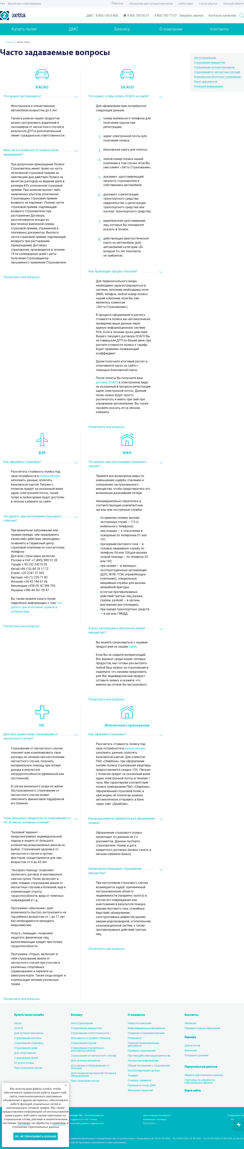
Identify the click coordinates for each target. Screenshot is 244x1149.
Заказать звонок (191, 15)
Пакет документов (205, 81)
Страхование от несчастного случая (93, 1055)
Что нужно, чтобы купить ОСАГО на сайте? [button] (118, 96)
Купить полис (24, 29)
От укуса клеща (24, 1062)
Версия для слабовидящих (24, 3)
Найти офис (185, 3)
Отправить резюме (196, 1055)
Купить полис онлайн (29, 1015)
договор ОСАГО (107, 382)
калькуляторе (50, 476)
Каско (18, 1023)
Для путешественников (28, 1033)
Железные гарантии (140, 1090)
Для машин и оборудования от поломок (90, 1067)
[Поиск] (241, 15)
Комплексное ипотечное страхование (217, 76)
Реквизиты (135, 1038)
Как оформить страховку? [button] (22, 462)
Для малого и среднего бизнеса (90, 1038)
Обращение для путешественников (151, 3)
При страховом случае (28, 1067)
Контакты (219, 29)
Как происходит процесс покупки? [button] (112, 271)
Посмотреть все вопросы (21, 277)
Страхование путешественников (214, 67)
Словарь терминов (139, 1080)
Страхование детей (26, 1057)
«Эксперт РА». (76, 1115)
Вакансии (191, 1050)
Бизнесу (122, 29)
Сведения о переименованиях (146, 1033)
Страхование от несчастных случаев (217, 72)
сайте (132, 646)
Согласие (24, 1123)
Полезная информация (208, 86)
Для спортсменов (25, 1052)
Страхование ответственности (90, 1033)
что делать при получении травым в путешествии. (36, 607)
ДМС (73, 29)
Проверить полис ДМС (142, 1085)
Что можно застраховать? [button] (22, 96)
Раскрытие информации (143, 1060)
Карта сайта (193, 1090)
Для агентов (192, 1045)
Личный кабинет (233, 3)
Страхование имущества (209, 62)
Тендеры (133, 1075)
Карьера (190, 1037)
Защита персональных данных (204, 1075)
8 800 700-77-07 (165, 15)
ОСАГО (18, 1028)
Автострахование (205, 57)
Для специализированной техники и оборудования (93, 1074)
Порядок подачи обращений (202, 1028)
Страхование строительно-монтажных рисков (87, 1049)
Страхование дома (26, 1047)
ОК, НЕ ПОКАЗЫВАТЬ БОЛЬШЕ (35, 1136)
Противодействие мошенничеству (149, 1055)
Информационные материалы (146, 1028)
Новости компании (140, 1023)
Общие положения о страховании (149, 1065)
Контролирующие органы (144, 1070)
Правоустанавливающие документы (143, 1044)
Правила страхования (142, 1050)
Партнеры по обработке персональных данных (200, 1081)
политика (58, 1123)
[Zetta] (28, 15)
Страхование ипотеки (27, 1038)
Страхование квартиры (28, 1043)
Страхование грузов (83, 1043)
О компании (171, 29)
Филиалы (190, 1023)
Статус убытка (208, 3)
